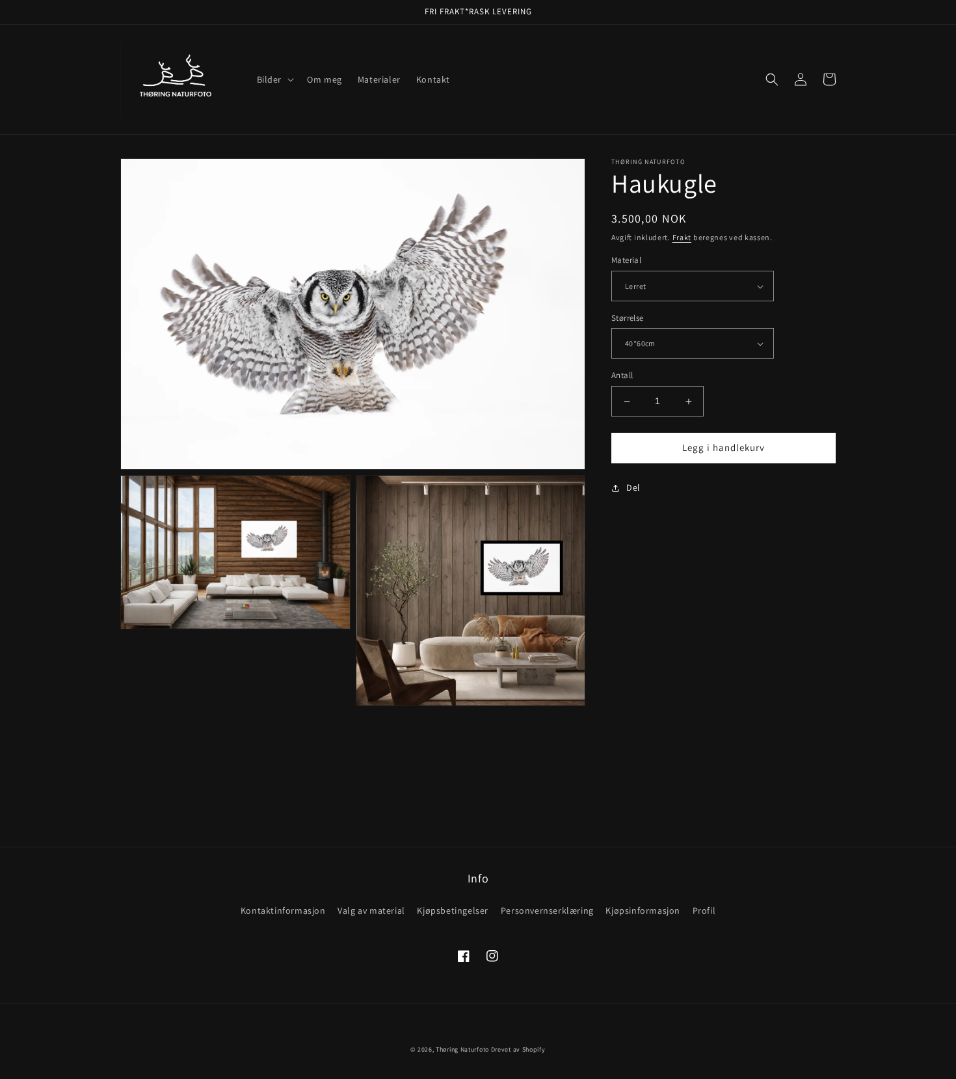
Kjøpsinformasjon (642, 910)
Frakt (682, 237)
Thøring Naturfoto (462, 1049)
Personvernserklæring (547, 910)
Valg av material (371, 910)
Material (626, 260)
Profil (704, 910)
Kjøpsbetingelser (452, 910)
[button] (274, 79)
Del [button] (633, 487)
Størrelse (627, 317)
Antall (622, 375)
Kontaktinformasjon (283, 910)
